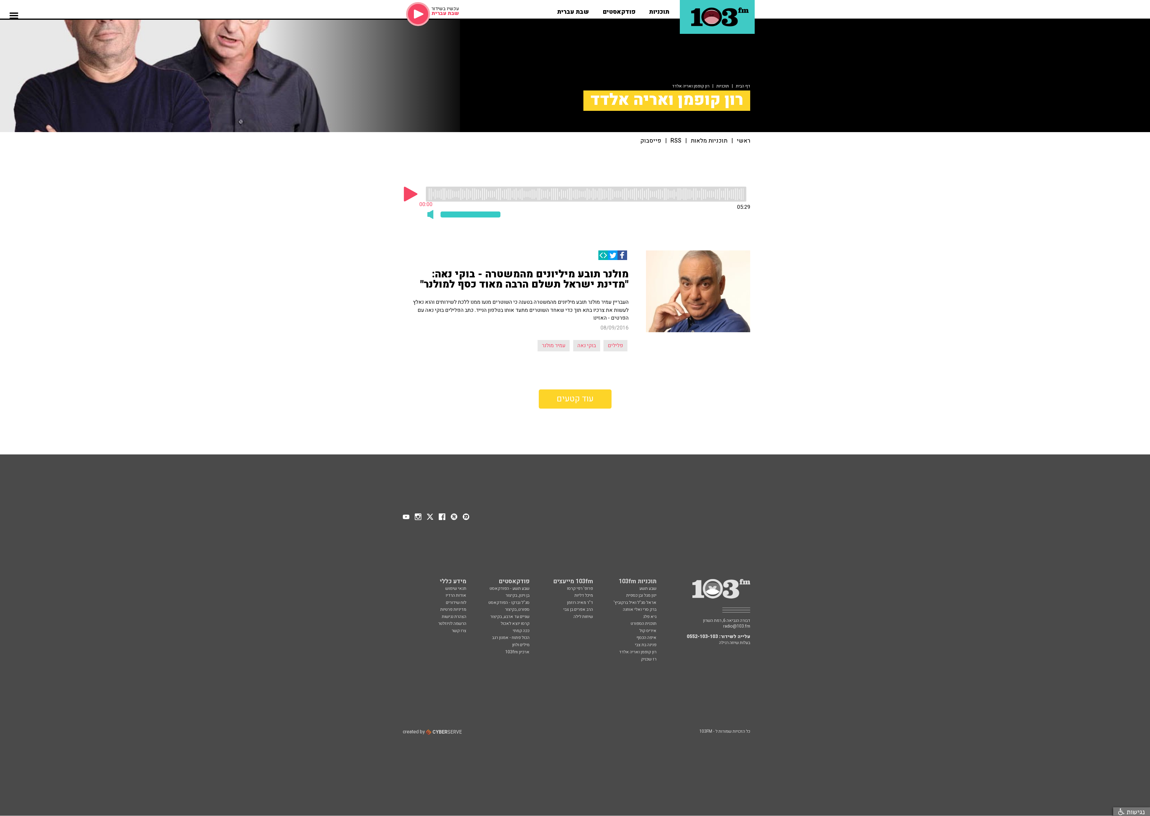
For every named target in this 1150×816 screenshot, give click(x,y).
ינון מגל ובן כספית (641, 595)
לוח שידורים (456, 602)
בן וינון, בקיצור (517, 595)
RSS (676, 141)
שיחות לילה (583, 616)
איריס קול (647, 630)
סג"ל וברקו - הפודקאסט (508, 602)
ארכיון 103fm (517, 652)
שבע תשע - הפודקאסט (509, 588)
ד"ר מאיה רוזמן (580, 602)
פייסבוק (650, 141)
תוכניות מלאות (709, 141)
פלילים (615, 345)
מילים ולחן (520, 645)
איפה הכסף (646, 637)
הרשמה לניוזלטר (452, 623)
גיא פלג (649, 616)
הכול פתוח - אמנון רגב (510, 637)
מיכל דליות (583, 595)
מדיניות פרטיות (453, 609)
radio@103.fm (736, 626)
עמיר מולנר (553, 345)
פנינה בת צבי (645, 645)
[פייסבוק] (622, 255)
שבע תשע (647, 588)
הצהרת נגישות (454, 616)
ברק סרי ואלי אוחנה (639, 609)
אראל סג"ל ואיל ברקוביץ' (635, 602)
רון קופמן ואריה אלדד (690, 86)
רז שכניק (648, 659)
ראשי (743, 141)
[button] (659, 9)
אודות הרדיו (456, 595)
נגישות (1135, 811)
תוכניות (722, 86)
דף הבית (743, 86)
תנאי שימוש (455, 588)
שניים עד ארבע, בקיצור (509, 616)
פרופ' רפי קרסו (580, 588)
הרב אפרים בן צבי (578, 609)
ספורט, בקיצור (517, 609)
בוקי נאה (586, 345)
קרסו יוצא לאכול (515, 623)
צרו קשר (459, 630)
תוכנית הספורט (643, 623)
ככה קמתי (521, 630)
